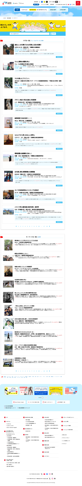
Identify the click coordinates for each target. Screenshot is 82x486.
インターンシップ (16, 376)
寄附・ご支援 (36, 4)
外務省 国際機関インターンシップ (23, 407)
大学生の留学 (63, 9)
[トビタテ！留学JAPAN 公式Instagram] (72, 4)
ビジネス (5, 377)
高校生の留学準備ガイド (49, 435)
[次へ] (49, 226)
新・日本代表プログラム (38, 9)
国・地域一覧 (28, 431)
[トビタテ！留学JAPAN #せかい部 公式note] (54, 478)
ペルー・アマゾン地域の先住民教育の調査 (26, 345)
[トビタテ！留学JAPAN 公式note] (73, 4)
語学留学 (26, 376)
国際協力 (52, 376)
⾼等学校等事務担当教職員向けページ (13, 454)
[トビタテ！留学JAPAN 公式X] (66, 4)
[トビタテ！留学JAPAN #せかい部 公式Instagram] (52, 478)
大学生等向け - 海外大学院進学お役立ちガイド (32, 441)
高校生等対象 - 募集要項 (11, 447)
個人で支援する (9, 464)
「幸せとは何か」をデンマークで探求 (24, 306)
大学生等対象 (9, 435)
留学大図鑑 (28, 419)
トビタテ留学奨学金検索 (30, 421)
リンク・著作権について (66, 440)
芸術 (24, 377)
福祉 (12, 377)
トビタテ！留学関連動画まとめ (31, 423)
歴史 (26, 377)
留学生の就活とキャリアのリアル (50, 421)
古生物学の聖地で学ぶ (20, 279)
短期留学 (5, 376)
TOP (17, 9)
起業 (37, 376)
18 (47, 226)
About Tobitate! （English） (12, 427)
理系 (35, 376)
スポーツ (40, 376)
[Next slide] (46, 398)
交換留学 (30, 376)
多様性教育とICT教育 (20, 358)
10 (38, 226)
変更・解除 (52, 4)
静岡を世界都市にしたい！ (22, 253)
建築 (49, 376)
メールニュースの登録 (44, 4)
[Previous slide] (36, 398)
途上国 (10, 377)
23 (44, 371)
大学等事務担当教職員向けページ (13, 443)
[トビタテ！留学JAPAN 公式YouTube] (68, 4)
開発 (61, 376)
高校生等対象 (9, 445)
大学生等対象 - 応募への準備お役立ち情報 (13, 440)
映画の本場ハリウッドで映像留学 (23, 266)
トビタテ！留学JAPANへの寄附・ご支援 (13, 462)
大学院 (33, 376)
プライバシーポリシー (65, 437)
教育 (47, 376)
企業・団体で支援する (10, 466)
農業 (15, 377)
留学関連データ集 (29, 425)
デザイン (44, 376)
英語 (7, 377)
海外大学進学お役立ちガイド (50, 437)
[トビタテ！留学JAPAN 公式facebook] (70, 4)
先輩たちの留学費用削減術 (49, 423)
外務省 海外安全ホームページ (10, 407)
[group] (11, 391)
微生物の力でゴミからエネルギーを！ (24, 332)
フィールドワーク (57, 376)
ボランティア (22, 376)
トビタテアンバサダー (10, 425)
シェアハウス (18, 377)
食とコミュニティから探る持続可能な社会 (26, 293)
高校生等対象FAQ (10, 451)
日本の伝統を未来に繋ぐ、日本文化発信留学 (26, 319)
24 (47, 371)
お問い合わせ (64, 434)
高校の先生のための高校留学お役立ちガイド (50, 448)
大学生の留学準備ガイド (49, 419)
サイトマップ (64, 443)
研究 (12, 376)
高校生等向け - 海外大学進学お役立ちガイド (32, 437)
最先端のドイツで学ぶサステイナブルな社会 (26, 240)
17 (44, 226)
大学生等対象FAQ (10, 442)
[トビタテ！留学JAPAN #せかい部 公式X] (49, 478)
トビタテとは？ (25, 9)
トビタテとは (9, 423)
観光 (22, 377)
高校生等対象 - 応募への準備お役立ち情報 (13, 449)
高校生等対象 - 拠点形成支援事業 (13, 456)
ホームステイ (9, 376)
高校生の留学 (53, 9)
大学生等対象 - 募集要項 (11, 437)
